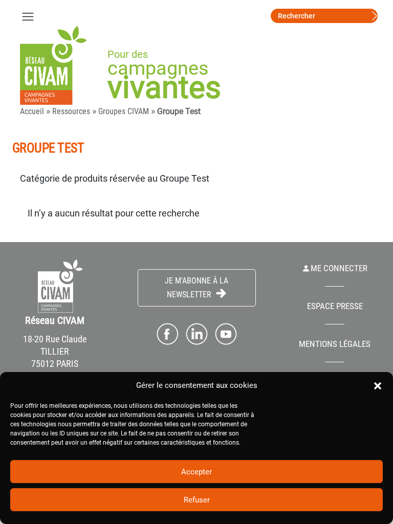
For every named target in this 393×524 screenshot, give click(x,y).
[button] (378, 385)
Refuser (197, 500)
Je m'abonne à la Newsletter (196, 287)
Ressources (71, 111)
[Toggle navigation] (27, 16)
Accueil (32, 111)
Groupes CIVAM (123, 111)
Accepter (196, 471)
